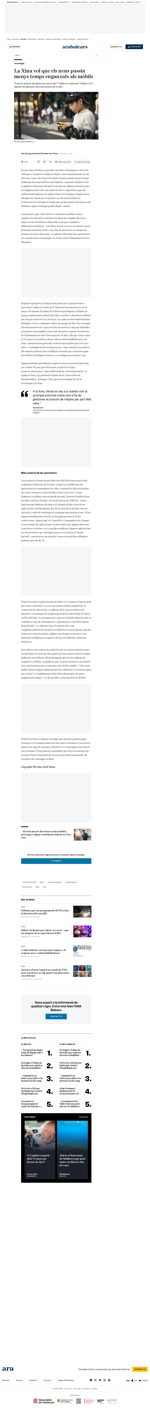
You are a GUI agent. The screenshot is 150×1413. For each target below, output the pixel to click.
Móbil (42, 882)
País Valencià (32, 39)
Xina (44, 887)
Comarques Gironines (53, 39)
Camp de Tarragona (69, 39)
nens (37, 887)
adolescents (27, 887)
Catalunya (15, 39)
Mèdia (17, 55)
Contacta (47, 1380)
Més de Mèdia (28, 899)
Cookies (94, 1389)
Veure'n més (83, 1117)
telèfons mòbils (71, 882)
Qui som (19, 1380)
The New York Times (29, 882)
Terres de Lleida (82, 39)
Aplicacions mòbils (54, 882)
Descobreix (30, 1117)
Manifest (5, 1380)
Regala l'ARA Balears (66, 1380)
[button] (142, 2)
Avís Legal (77, 1389)
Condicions (86, 1389)
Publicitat (33, 1380)
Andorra (41, 39)
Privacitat (68, 1389)
